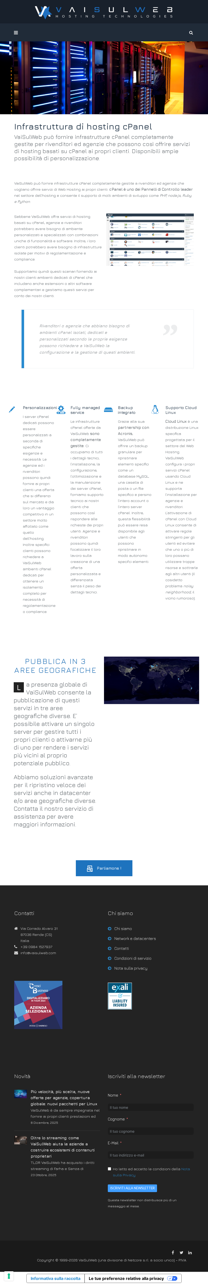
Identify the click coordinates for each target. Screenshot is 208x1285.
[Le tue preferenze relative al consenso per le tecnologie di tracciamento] (9, 1276)
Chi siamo (123, 928)
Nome (113, 1095)
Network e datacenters (135, 938)
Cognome (116, 1119)
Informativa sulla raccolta (55, 1278)
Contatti (121, 948)
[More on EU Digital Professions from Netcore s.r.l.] (120, 1008)
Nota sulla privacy (130, 968)
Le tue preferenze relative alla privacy (126, 1278)
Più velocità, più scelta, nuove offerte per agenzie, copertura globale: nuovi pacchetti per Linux (64, 1097)
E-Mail (113, 1143)
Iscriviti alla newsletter (132, 1188)
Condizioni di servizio (132, 958)
